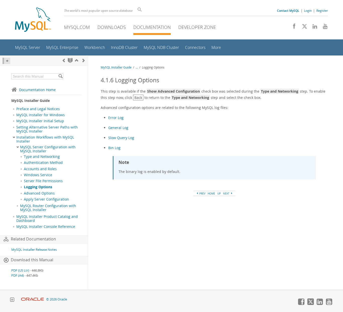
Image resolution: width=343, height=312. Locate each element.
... (137, 67)
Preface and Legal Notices (38, 109)
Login (308, 11)
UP (219, 193)
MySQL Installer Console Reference (45, 226)
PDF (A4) (17, 275)
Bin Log (114, 147)
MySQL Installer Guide (116, 67)
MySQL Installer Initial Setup (40, 121)
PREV (202, 193)
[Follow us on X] (302, 27)
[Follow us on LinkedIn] (313, 27)
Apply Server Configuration (46, 199)
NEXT (226, 193)
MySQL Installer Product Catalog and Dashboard (47, 218)
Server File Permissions (43, 181)
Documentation (152, 27)
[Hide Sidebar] (6, 61)
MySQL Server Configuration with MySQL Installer (48, 149)
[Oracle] (32, 299)
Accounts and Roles (40, 169)
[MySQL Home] (33, 20)
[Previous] (64, 60)
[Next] (84, 60)
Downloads (111, 27)
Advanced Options (39, 193)
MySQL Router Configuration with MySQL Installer (48, 208)
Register (322, 11)
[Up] (77, 60)
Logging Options (38, 187)
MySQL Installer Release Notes (34, 249)
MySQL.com (77, 27)
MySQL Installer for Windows (40, 115)
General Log (118, 127)
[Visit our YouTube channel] (323, 27)
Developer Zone (197, 27)
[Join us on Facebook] (292, 27)
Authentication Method (43, 162)
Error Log (116, 117)
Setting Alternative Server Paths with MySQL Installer (47, 129)
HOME (211, 193)
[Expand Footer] (12, 300)
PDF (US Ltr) (20, 270)
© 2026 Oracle (56, 299)
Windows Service (38, 175)
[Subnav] (14, 137)
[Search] (60, 76)
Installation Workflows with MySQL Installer (45, 139)
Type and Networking (42, 156)
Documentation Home (37, 89)
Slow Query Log (121, 137)
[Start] (70, 60)
